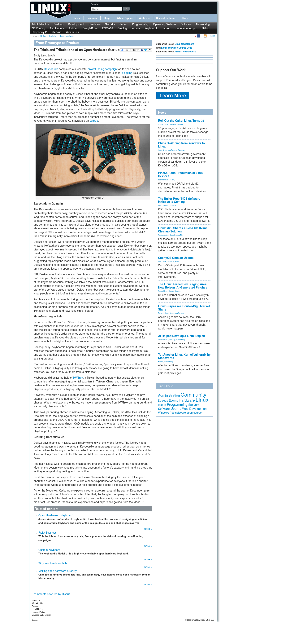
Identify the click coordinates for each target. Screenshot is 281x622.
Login (212, 35)
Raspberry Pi (39, 32)
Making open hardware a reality (57, 571)
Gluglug (122, 28)
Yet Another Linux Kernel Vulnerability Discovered (184, 356)
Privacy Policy (38, 611)
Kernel (172, 235)
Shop (185, 18)
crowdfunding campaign (102, 69)
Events (173, 400)
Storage (173, 180)
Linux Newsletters (184, 44)
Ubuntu (176, 408)
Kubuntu (166, 205)
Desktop (58, 24)
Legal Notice (37, 609)
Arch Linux (162, 261)
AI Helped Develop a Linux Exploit (181, 336)
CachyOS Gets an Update (176, 258)
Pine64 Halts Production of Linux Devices (180, 174)
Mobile (162, 405)
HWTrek (78, 377)
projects (173, 205)
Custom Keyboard (49, 550)
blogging (127, 73)
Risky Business (47, 532)
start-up (56, 32)
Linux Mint (179, 235)
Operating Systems (164, 24)
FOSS (160, 124)
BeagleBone (90, 28)
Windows (181, 150)
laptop (166, 28)
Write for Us (37, 603)
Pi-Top (205, 28)
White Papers (124, 18)
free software (178, 412)
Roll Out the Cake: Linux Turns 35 (181, 120)
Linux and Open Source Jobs (176, 47)
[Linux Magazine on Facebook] (198, 35)
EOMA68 (107, 28)
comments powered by (52, 594)
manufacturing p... (186, 28)
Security (110, 24)
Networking (203, 24)
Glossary (35, 620)
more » (148, 529)
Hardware (95, 24)
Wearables (72, 32)
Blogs (106, 18)
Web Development (194, 408)
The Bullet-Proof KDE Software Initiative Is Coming (179, 200)
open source (194, 412)
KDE (160, 205)
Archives (144, 18)
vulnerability (180, 339)
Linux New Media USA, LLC (203, 620)
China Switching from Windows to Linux (181, 144)
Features (92, 18)
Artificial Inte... (163, 291)
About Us (36, 600)
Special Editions (165, 18)
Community (193, 394)
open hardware (163, 180)
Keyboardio (151, 28)
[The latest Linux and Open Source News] (205, 35)
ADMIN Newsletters (185, 51)
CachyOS (170, 261)
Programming (140, 24)
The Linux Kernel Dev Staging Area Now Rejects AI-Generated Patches (182, 285)
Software (186, 24)
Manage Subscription (41, 614)
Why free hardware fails (52, 563)
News (77, 18)
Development (76, 24)
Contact (35, 606)
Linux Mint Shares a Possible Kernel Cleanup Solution (183, 229)
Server (123, 24)
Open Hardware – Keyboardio (56, 515)
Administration (40, 24)
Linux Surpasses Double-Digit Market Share (184, 307)
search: (94, 4)
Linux (166, 124)
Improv (136, 28)
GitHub (94, 120)
